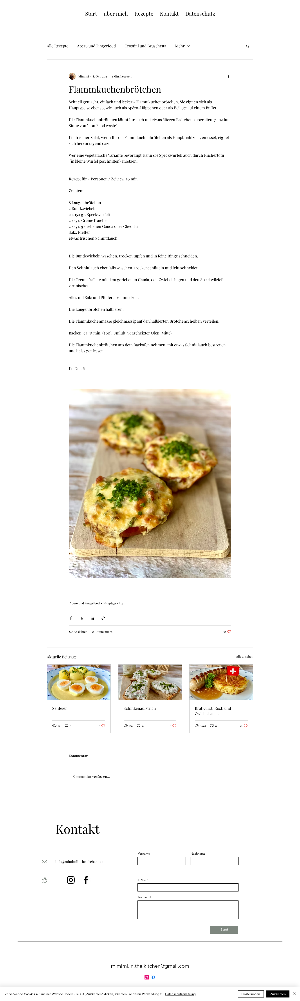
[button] (248, 46)
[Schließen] (294, 993)
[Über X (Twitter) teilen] (82, 618)
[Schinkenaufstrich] (150, 682)
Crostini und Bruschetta (145, 46)
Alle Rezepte (57, 46)
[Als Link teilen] (103, 618)
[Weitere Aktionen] (228, 76)
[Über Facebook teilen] (71, 618)
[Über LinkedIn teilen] (92, 618)
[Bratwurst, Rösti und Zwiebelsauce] (221, 682)
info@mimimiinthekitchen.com (80, 861)
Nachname (198, 853)
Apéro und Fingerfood (96, 46)
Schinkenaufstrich (140, 708)
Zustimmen (278, 994)
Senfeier (59, 708)
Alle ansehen (244, 656)
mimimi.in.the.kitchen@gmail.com (150, 966)
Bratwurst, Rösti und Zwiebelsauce (213, 711)
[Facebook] (86, 880)
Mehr (180, 46)
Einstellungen (250, 994)
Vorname (144, 853)
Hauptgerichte (113, 603)
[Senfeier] (78, 682)
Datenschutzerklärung (180, 994)
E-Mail (142, 879)
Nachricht (144, 897)
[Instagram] (71, 880)
